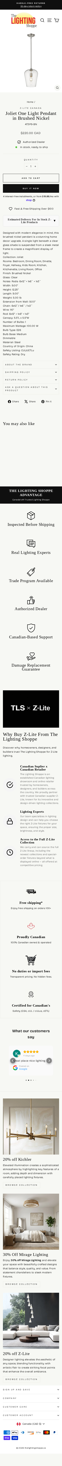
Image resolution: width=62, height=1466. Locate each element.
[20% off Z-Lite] (31, 1321)
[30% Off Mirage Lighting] (31, 1222)
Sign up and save (16, 1389)
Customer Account (18, 1415)
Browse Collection (22, 1185)
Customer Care (15, 1407)
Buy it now (31, 188)
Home (30, 101)
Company (10, 1398)
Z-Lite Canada (31, 108)
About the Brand (18, 364)
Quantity (31, 159)
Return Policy (16, 380)
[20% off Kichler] (31, 1126)
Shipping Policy (17, 372)
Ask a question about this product (26, 389)
